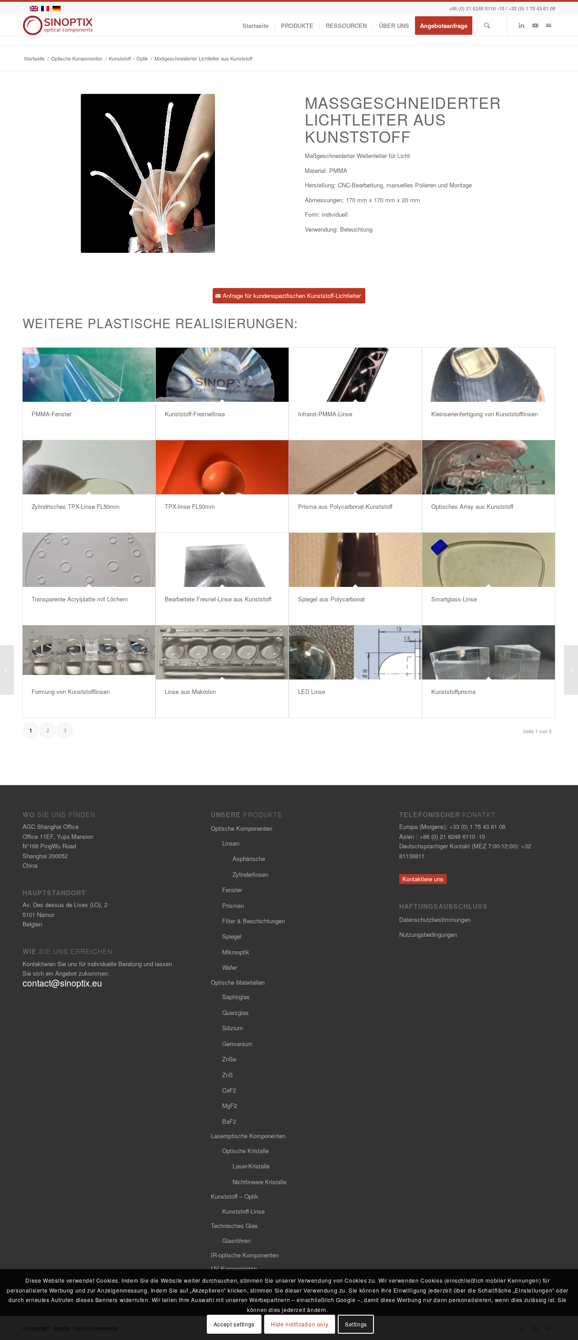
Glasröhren (236, 1240)
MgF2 (229, 1105)
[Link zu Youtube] (535, 25)
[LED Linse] (355, 652)
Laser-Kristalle (251, 1166)
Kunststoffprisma (453, 691)
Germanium (237, 1043)
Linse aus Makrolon (190, 691)
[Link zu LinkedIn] (521, 25)
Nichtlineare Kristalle (259, 1181)
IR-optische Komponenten (245, 1255)
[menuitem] (256, 25)
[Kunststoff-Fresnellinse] (222, 375)
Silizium (232, 1028)
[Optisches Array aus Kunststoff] (488, 467)
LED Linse (311, 691)
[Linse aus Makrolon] (222, 652)
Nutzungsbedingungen (428, 934)
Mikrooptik (235, 952)
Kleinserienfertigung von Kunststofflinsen (484, 413)
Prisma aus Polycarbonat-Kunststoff (345, 506)
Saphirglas (236, 996)
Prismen (233, 905)
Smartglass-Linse (454, 599)
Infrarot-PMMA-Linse (325, 413)
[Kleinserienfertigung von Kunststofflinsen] (488, 375)
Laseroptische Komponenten (248, 1135)
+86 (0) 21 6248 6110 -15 (476, 8)
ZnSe (229, 1059)
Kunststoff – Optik (234, 1196)
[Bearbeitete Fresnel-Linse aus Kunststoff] (222, 560)
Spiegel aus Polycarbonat (331, 599)
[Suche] (487, 25)
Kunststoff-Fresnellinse (195, 413)
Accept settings (234, 1324)
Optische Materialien (238, 982)
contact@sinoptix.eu (62, 983)
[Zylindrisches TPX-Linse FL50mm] (89, 467)
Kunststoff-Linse (243, 1211)
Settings (356, 1324)
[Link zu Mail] (548, 25)
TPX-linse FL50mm (190, 506)
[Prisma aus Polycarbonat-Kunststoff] (355, 467)
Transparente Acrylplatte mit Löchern (80, 599)
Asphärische (249, 858)
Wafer (229, 967)
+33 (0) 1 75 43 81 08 (531, 8)
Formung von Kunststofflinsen (71, 691)
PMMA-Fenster (51, 413)
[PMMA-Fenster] (89, 375)
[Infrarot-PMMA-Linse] (355, 375)
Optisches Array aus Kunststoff (472, 506)
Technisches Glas (234, 1225)
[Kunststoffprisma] (488, 652)
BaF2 (229, 1121)
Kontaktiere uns (422, 879)
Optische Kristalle (245, 1150)
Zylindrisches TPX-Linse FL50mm (76, 506)
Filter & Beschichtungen (253, 921)
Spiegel (232, 936)
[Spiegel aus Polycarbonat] (355, 560)
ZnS (227, 1074)
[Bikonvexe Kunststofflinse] (7, 670)
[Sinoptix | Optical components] (58, 25)
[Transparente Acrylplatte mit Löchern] (89, 560)
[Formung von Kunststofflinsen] (89, 652)
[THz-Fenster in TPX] (571, 670)
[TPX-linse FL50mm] (222, 467)
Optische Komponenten (241, 828)
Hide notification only (299, 1324)
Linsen (230, 843)
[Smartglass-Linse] (488, 560)
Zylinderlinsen (250, 874)
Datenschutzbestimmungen (435, 919)
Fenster (232, 889)
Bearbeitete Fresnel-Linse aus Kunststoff (218, 599)
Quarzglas (235, 1012)
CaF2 (229, 1090)
